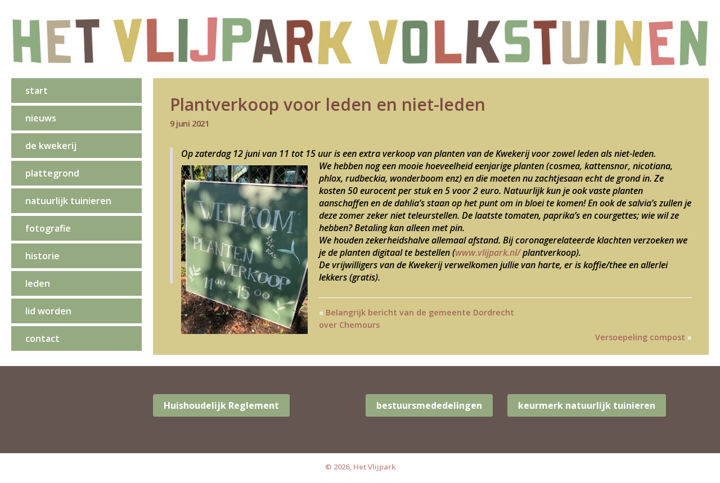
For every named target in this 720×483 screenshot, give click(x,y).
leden (37, 283)
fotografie (48, 228)
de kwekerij (50, 145)
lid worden (48, 311)
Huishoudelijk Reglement (221, 405)
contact (42, 338)
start (36, 90)
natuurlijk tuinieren (68, 201)
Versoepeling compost (640, 337)
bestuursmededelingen (429, 405)
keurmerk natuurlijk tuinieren (586, 405)
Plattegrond (52, 173)
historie (42, 256)
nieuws (40, 118)
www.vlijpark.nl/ (487, 252)
